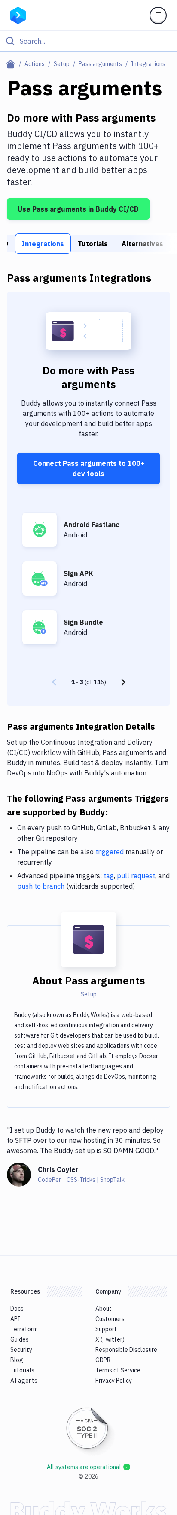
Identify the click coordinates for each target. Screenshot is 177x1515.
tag (109, 875)
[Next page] (123, 682)
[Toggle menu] (158, 15)
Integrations (43, 243)
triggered (109, 851)
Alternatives (142, 243)
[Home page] (12, 64)
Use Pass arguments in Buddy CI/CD (78, 209)
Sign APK (78, 573)
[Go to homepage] (18, 14)
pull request (136, 875)
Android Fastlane (92, 524)
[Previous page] (54, 682)
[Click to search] (88, 41)
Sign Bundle (83, 622)
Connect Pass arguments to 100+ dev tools (88, 468)
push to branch (40, 886)
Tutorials (93, 243)
